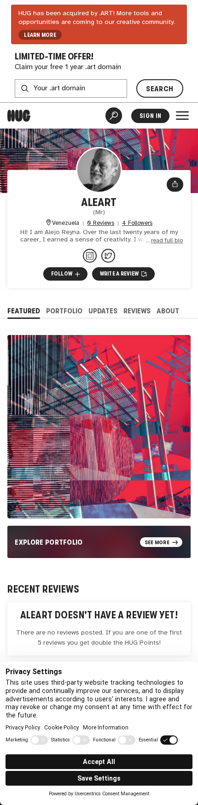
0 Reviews (100, 223)
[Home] (18, 115)
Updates (102, 310)
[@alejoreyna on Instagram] (90, 256)
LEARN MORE (40, 35)
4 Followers (137, 223)
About (168, 310)
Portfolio (64, 310)
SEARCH (159, 88)
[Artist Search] (113, 115)
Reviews (137, 310)
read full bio (167, 241)
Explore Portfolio (49, 542)
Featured (23, 310)
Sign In (150, 115)
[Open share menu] (175, 184)
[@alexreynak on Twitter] (108, 256)
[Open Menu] (182, 115)
